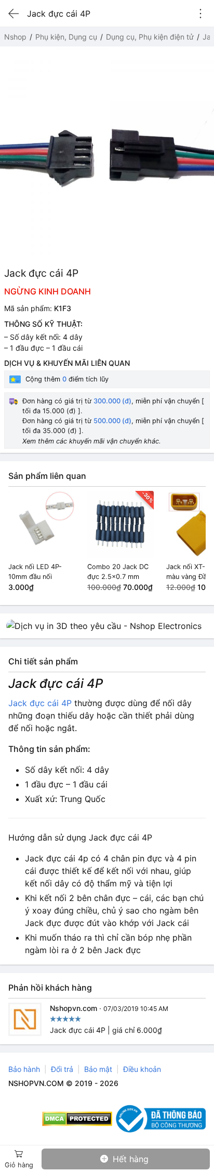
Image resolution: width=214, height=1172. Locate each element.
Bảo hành (24, 1069)
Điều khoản (142, 1069)
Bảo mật (98, 1069)
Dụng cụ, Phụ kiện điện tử (150, 36)
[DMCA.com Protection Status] (77, 1119)
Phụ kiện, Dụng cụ (66, 36)
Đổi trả (62, 1069)
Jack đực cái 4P (40, 703)
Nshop (15, 36)
